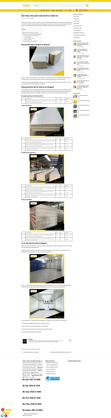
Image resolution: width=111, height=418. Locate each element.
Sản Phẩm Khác (76, 37)
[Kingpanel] (24, 341)
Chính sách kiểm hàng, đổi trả (52, 367)
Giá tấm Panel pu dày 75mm (29, 38)
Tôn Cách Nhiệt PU (77, 30)
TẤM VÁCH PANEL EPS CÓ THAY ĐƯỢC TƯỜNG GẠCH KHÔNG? (82, 50)
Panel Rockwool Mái (77, 28)
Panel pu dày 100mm (28, 39)
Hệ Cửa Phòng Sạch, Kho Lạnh (79, 35)
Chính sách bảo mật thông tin (52, 362)
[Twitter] (71, 341)
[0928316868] (2, 409)
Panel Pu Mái (76, 18)
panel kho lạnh (57, 22)
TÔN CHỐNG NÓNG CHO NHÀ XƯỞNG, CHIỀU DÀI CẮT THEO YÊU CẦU (83, 69)
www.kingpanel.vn (29, 415)
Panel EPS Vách (76, 21)
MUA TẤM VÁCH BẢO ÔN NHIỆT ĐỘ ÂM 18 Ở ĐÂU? (60, 352)
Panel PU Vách (76, 16)
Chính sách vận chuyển (50, 369)
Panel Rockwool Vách (77, 25)
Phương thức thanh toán (51, 373)
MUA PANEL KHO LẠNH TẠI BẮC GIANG (33, 332)
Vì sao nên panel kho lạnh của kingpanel (30, 41)
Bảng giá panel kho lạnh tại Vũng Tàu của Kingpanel (32, 34)
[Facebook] (69, 341)
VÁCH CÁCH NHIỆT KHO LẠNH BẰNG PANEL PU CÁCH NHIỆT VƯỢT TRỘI (83, 57)
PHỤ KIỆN (53, 10)
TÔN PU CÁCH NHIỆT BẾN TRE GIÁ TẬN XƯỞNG (83, 81)
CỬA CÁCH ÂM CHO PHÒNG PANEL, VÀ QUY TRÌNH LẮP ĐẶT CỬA (83, 63)
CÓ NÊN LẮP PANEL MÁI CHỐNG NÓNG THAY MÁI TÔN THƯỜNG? (83, 76)
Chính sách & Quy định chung (52, 364)
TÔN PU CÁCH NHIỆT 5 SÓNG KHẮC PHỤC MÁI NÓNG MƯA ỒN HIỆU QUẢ (83, 44)
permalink (38, 349)
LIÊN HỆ (70, 10)
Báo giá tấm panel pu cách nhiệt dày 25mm (32, 35)
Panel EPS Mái (76, 23)
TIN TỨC (65, 10)
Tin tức (30, 349)
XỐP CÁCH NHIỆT (59, 10)
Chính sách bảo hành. (50, 371)
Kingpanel (32, 18)
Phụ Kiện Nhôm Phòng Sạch (78, 32)
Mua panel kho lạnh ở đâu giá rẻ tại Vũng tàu (30, 32)
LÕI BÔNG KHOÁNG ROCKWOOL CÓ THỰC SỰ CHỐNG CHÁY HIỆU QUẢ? (83, 87)
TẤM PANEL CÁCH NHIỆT (45, 10)
